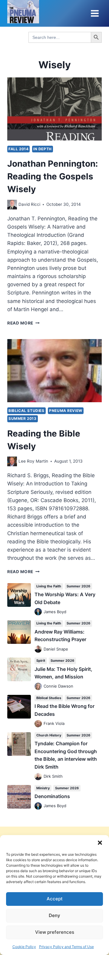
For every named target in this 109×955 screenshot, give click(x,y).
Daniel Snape (56, 649)
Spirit (40, 660)
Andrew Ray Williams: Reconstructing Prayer (60, 636)
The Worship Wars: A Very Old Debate (65, 598)
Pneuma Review (65, 410)
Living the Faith (48, 586)
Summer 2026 (78, 586)
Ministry (43, 788)
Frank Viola (54, 723)
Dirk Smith (53, 776)
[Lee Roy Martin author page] (12, 461)
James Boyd (55, 611)
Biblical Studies (26, 410)
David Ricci (29, 204)
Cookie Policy (24, 946)
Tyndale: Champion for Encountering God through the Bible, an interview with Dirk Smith (66, 755)
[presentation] (54, 109)
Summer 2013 (22, 418)
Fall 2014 (18, 149)
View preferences (54, 932)
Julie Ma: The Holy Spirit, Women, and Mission (63, 673)
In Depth (42, 149)
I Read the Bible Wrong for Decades (64, 710)
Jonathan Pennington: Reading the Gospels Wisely (52, 176)
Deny (54, 915)
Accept (55, 899)
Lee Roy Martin (33, 461)
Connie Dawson (58, 686)
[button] (100, 843)
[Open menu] (95, 13)
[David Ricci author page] (12, 204)
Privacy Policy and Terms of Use (66, 946)
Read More (23, 323)
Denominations (52, 796)
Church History (48, 735)
